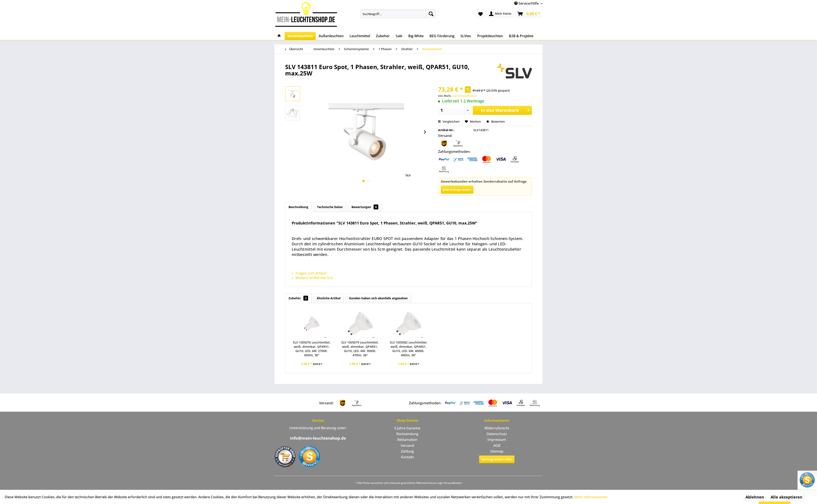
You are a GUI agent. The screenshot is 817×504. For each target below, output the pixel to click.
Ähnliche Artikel (328, 298)
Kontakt (407, 457)
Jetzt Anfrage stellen (457, 190)
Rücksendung (407, 434)
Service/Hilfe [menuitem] (529, 3)
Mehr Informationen (590, 497)
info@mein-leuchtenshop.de (318, 438)
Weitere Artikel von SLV (314, 277)
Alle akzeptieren (786, 497)
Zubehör (298, 298)
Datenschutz (497, 434)
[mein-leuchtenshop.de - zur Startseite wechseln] (307, 14)
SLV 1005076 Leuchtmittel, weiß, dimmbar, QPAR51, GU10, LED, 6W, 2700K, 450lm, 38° (311, 348)
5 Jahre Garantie (407, 428)
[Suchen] (431, 14)
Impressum (496, 439)
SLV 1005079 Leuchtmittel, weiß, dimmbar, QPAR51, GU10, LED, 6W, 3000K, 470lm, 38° (360, 348)
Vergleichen (451, 121)
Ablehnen (755, 497)
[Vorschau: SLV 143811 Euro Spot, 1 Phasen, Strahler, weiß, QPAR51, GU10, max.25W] (292, 93)
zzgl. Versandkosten (464, 96)
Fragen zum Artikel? (311, 273)
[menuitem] (398, 14)
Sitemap (496, 451)
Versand (407, 445)
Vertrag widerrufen (496, 459)
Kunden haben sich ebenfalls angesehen (378, 298)
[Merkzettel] (480, 14)
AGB (496, 445)
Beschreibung (298, 207)
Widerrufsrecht (496, 428)
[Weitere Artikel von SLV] (515, 71)
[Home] (279, 36)
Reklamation (407, 439)
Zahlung (407, 451)
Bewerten (497, 121)
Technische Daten (330, 207)
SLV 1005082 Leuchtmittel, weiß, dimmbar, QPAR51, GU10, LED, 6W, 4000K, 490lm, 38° (408, 348)
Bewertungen (364, 207)
